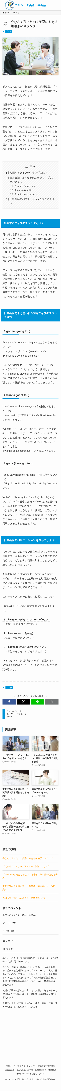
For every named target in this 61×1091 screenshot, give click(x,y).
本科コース (10, 1066)
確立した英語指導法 (24, 1070)
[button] (9, 702)
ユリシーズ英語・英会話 (30, 5)
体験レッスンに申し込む (26, 1074)
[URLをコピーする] (52, 702)
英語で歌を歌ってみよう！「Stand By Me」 (24, 897)
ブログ (8, 31)
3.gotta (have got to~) (26, 194)
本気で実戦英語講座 (46, 1066)
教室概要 (52, 1070)
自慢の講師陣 (40, 1070)
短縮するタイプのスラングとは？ (28, 172)
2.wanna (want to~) (24, 190)
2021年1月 (11, 931)
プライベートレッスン (26, 1066)
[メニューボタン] (57, 5)
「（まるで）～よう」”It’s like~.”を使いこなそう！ (27, 866)
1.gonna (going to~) (25, 186)
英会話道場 (10, 1070)
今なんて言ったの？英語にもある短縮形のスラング (28, 858)
